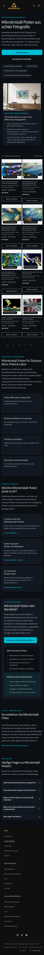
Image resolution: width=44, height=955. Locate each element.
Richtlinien (8, 884)
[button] (4, 5)
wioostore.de (13, 944)
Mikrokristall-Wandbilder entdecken (20, 640)
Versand (25, 947)
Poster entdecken (11, 533)
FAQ (5, 879)
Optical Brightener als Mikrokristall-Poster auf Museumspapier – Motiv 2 (9, 273)
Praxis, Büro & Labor (11, 851)
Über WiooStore (9, 869)
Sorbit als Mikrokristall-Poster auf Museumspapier (32, 273)
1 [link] (7, 345)
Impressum (8, 921)
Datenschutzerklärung (12, 916)
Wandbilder (8, 836)
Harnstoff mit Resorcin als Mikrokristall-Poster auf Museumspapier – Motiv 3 (9, 228)
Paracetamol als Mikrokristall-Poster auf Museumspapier (10, 182)
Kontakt (7, 888)
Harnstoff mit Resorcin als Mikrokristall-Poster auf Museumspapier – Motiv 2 (29, 183)
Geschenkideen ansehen (14, 587)
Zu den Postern (22, 52)
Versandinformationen (12, 902)
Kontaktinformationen (35, 947)
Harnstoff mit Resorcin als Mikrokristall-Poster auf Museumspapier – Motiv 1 (29, 228)
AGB (5, 912)
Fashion (7, 856)
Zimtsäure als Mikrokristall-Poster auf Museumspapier (32, 318)
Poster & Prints (9, 841)
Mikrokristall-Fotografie (12, 874)
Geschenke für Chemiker (22, 59)
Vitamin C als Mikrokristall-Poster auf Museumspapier (11, 318)
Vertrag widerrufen (10, 926)
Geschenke (8, 846)
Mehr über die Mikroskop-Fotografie (16, 745)
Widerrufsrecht (9, 907)
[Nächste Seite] (36, 344)
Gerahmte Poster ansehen (14, 560)
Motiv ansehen (11, 199)
